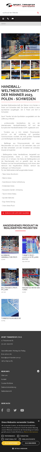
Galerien (3, 23)
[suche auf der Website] (38, 13)
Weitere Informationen (31, 432)
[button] (20, 448)
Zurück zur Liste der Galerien (17, 213)
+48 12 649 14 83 (7, 361)
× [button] (38, 421)
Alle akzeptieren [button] (11, 443)
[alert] (20, 435)
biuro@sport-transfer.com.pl (10, 357)
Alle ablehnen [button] (30, 443)
